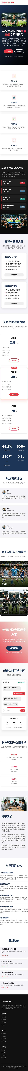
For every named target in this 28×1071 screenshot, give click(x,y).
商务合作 (3, 1041)
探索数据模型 (14, 303)
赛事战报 (3, 1022)
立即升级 (14, 428)
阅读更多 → (5, 584)
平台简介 (3, 1050)
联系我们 (3, 1057)
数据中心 (3, 1019)
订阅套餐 (3, 1033)
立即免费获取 (14, 648)
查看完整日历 (14, 275)
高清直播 (3, 1017)
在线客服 (3, 1038)
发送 (23, 710)
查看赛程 (19, 51)
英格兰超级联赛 (7, 2)
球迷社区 (3, 1024)
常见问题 (3, 1036)
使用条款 (3, 1055)
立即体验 (8, 51)
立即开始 (14, 360)
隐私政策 (3, 1052)
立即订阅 (14, 394)
